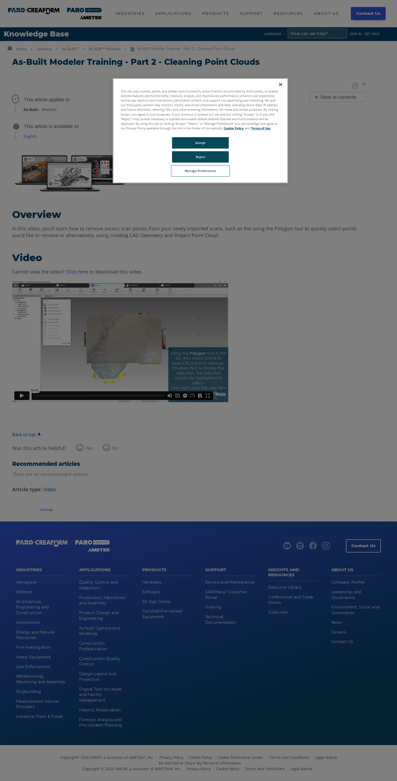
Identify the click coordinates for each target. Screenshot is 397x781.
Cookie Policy (233, 128)
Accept (200, 143)
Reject (200, 157)
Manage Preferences (200, 171)
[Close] (281, 84)
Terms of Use (260, 128)
